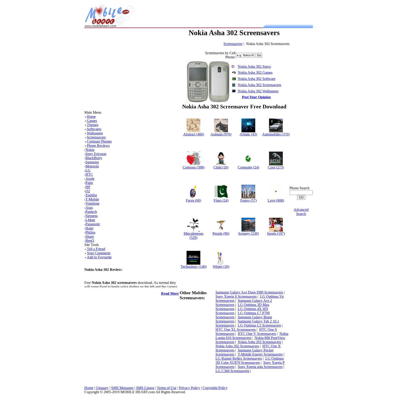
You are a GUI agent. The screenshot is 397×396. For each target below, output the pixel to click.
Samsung (92, 162)
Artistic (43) (248, 134)
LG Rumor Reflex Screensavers (239, 358)
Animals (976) (220, 134)
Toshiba (91, 195)
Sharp (89, 236)
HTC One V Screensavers (257, 334)
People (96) (221, 233)
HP (87, 187)
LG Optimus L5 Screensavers (259, 325)
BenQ (89, 241)
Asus (89, 207)
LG (88, 170)
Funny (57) (248, 200)
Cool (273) (276, 167)
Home (91, 117)
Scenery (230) (248, 233)
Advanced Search (301, 212)
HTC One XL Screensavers (236, 329)
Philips (90, 232)
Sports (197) (276, 233)
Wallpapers (95, 133)
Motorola (92, 166)
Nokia (89, 150)
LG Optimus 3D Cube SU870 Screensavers (250, 360)
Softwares (94, 129)
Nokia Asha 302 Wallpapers (258, 91)
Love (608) (276, 200)
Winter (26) (221, 267)
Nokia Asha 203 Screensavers (259, 342)
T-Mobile (92, 199)
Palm (89, 183)
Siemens (91, 216)
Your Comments (99, 253)
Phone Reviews (98, 145)
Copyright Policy (215, 388)
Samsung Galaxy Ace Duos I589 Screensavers (249, 292)
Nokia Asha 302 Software (256, 79)
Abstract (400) (193, 134)
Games (92, 121)
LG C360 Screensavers (232, 371)
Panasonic (92, 224)
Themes (92, 125)
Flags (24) (221, 200)
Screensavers (96, 137)
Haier (89, 228)
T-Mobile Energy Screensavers (260, 354)
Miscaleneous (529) (193, 236)
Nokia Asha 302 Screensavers (259, 85)
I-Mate (90, 220)
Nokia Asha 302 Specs (254, 66)
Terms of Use (166, 388)
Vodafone (92, 203)
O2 (87, 191)
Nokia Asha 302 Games (255, 72)
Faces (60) (193, 200)
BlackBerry (93, 158)
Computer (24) (248, 167)
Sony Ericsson (95, 154)
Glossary (102, 388)
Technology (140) (194, 267)
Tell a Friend (96, 249)
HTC (89, 174)
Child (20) (220, 167)
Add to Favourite (99, 257)
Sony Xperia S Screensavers (236, 296)
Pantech (91, 212)
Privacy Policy (189, 388)
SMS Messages (122, 388)
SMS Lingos (145, 388)
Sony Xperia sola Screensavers (260, 367)
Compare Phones (99, 141)
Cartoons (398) (193, 167)
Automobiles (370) (275, 134)
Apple (89, 179)
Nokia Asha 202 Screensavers (237, 346)
